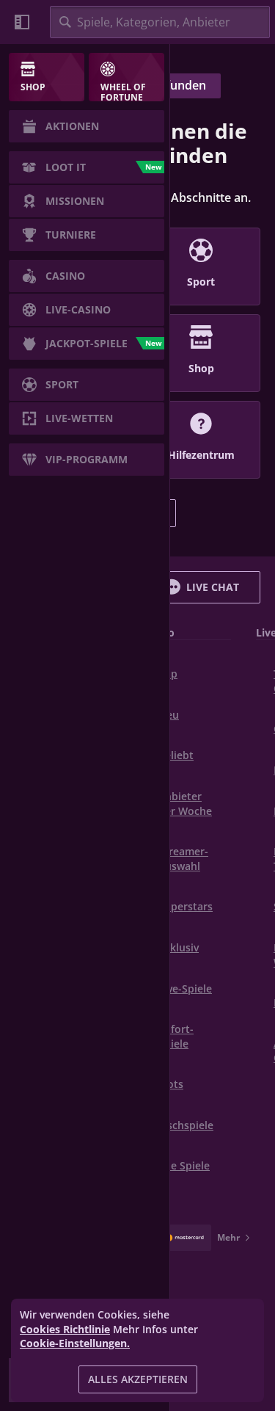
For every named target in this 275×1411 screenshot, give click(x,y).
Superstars (185, 906)
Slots (170, 1084)
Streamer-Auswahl (183, 858)
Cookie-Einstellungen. (75, 1343)
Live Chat (212, 587)
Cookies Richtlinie (65, 1329)
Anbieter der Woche (185, 803)
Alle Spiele (184, 1165)
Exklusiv (178, 947)
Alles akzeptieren (138, 1379)
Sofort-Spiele (176, 1036)
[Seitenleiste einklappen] (22, 22)
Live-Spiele (185, 988)
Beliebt (176, 755)
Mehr (228, 1237)
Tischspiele (185, 1125)
